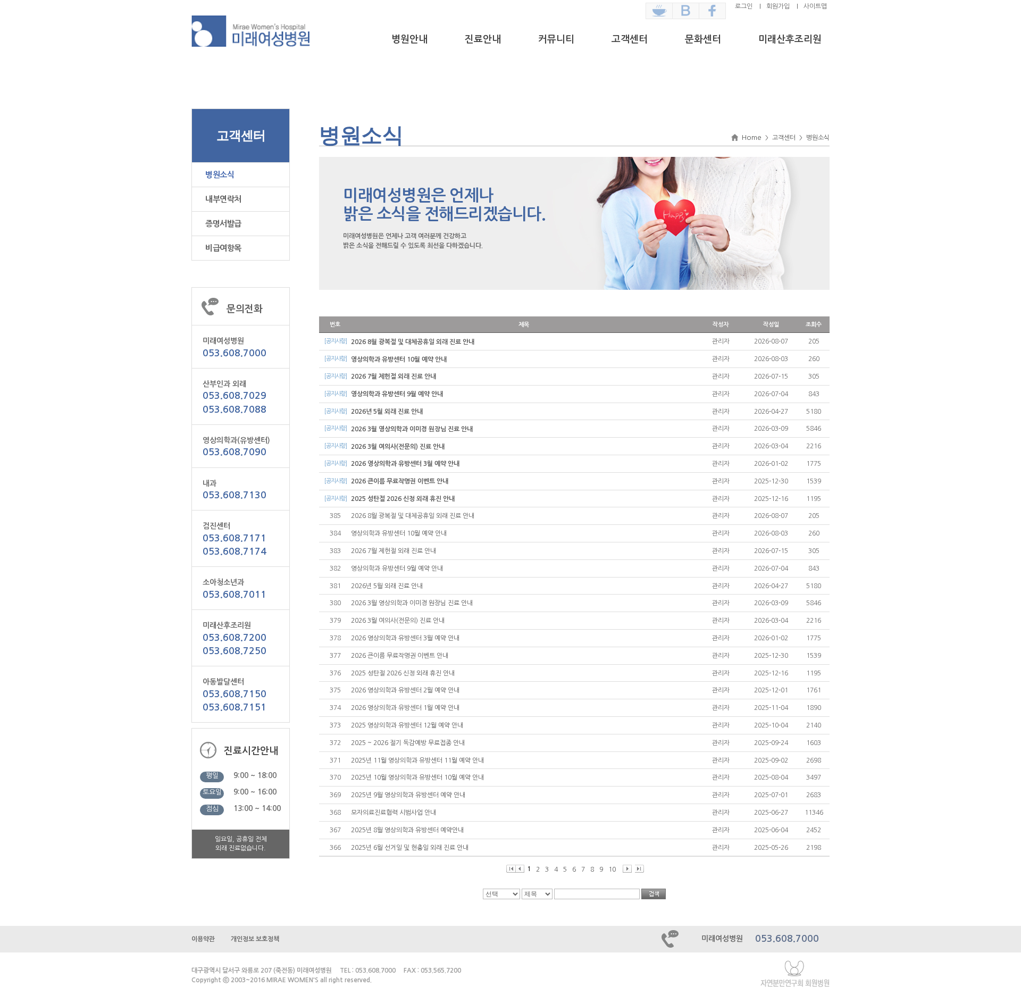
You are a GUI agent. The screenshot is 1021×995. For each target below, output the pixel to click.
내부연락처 (223, 199)
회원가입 (778, 6)
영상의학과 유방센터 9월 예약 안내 (397, 394)
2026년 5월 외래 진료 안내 (387, 411)
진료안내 (483, 39)
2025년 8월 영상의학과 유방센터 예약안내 (407, 830)
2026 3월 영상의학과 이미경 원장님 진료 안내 (412, 429)
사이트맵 (815, 6)
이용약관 (203, 939)
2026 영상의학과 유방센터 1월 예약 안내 (405, 708)
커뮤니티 (556, 39)
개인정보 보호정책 (255, 939)
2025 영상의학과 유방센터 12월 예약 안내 (407, 725)
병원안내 (409, 39)
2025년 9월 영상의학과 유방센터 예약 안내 (408, 795)
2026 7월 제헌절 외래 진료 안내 (393, 376)
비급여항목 (223, 248)
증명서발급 (223, 224)
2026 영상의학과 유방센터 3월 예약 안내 (405, 464)
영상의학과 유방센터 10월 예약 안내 (399, 359)
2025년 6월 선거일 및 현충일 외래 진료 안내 (409, 848)
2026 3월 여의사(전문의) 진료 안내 (398, 447)
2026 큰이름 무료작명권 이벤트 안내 (399, 481)
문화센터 (703, 39)
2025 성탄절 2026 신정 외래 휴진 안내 (403, 499)
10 (612, 869)
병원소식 (219, 175)
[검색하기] (653, 894)
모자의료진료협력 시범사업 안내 (393, 812)
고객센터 (630, 39)
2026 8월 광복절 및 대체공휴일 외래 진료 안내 (412, 342)
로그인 (743, 6)
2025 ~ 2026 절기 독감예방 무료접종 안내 (408, 743)
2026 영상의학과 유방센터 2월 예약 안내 (405, 690)
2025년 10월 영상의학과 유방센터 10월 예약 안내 (417, 777)
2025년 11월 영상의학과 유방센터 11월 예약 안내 (417, 760)
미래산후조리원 (790, 39)
